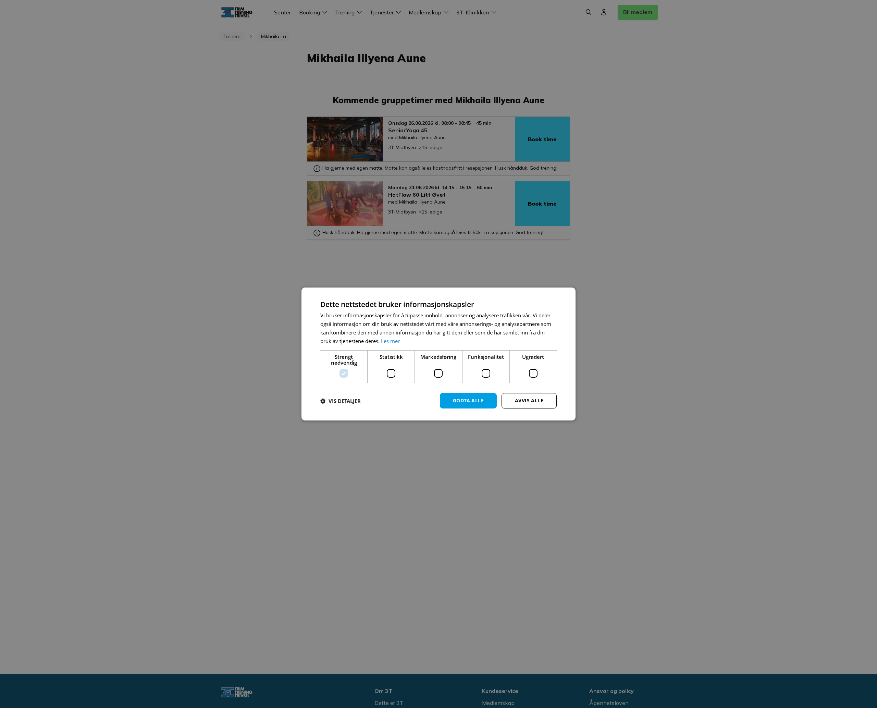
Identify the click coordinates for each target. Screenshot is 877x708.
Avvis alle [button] (529, 400)
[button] (340, 401)
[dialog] (438, 354)
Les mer (390, 341)
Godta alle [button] (468, 400)
